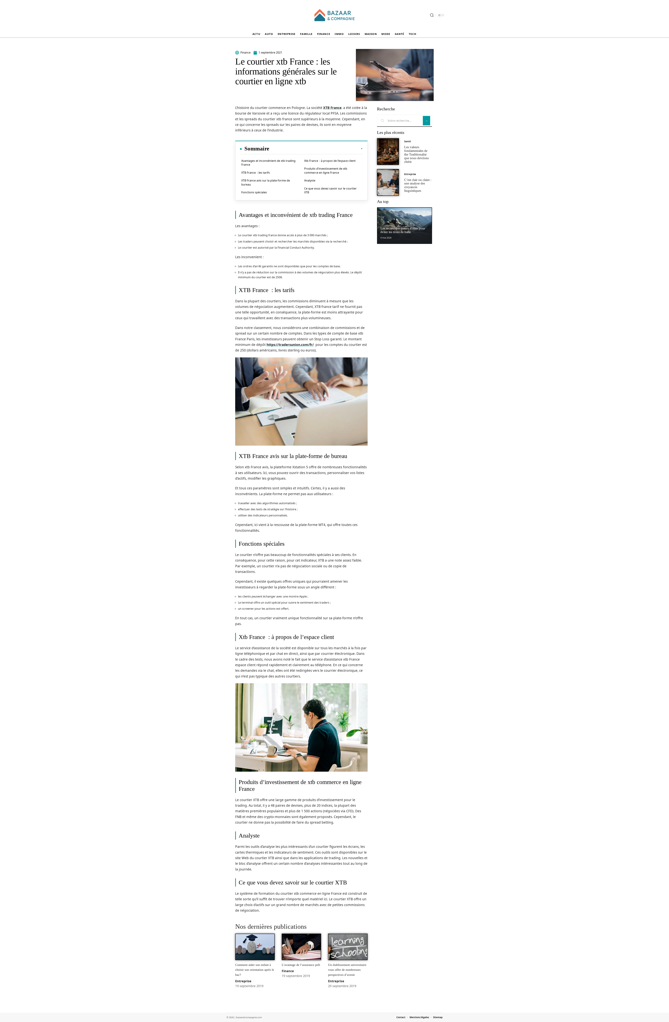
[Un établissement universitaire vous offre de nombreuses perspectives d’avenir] (347, 947)
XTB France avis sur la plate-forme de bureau (265, 182)
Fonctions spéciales (254, 192)
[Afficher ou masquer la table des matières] (316, 149)
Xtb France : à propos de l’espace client (330, 161)
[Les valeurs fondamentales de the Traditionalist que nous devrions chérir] (388, 151)
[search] (432, 15)
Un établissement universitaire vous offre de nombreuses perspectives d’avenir (347, 969)
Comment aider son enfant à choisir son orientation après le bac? (254, 969)
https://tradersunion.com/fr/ (290, 344)
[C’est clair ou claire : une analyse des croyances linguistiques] (388, 182)
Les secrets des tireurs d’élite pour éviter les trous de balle (402, 230)
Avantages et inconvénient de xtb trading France (268, 162)
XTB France (332, 107)
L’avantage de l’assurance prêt (301, 965)
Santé (407, 141)
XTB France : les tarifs (255, 173)
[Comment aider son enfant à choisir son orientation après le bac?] (255, 947)
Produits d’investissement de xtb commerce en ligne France (325, 170)
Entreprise (243, 981)
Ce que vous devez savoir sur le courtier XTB (330, 190)
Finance (288, 971)
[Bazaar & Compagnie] (334, 15)
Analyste (309, 180)
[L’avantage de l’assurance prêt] (301, 947)
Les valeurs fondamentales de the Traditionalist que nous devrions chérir (416, 154)
